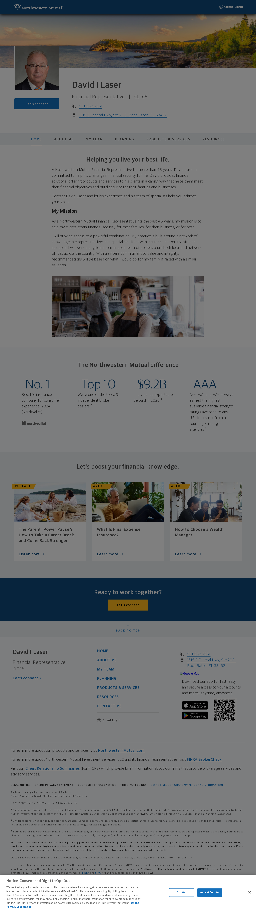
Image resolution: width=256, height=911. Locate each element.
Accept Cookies (210, 892)
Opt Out (182, 892)
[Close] (249, 892)
